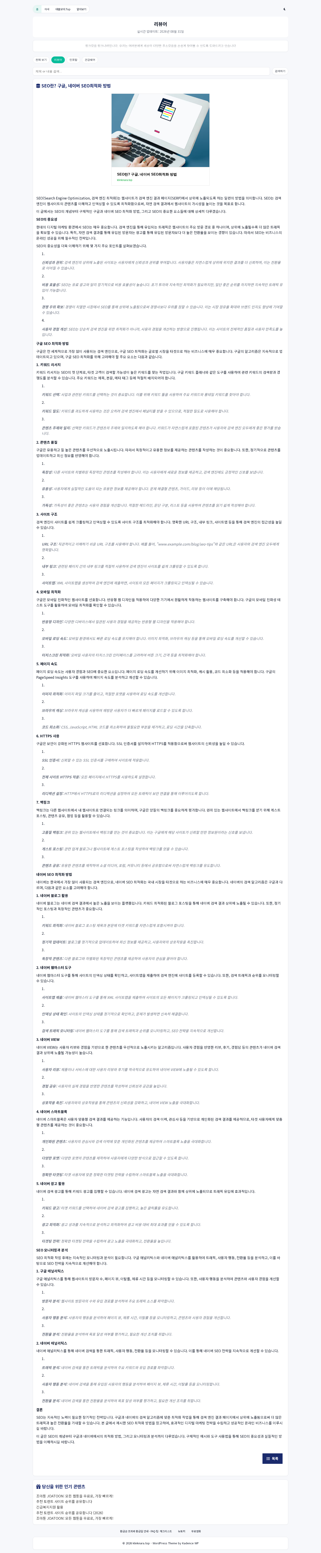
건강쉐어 (90, 59)
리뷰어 (58, 59)
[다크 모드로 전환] (284, 9)
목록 (274, 1458)
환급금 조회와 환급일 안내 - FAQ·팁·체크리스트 (146, 1531)
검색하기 (280, 71)
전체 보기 (41, 59)
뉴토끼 (181, 1531)
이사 (47, 9)
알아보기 (81, 9)
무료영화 (196, 1531)
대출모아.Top (63, 9)
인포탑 (73, 59)
